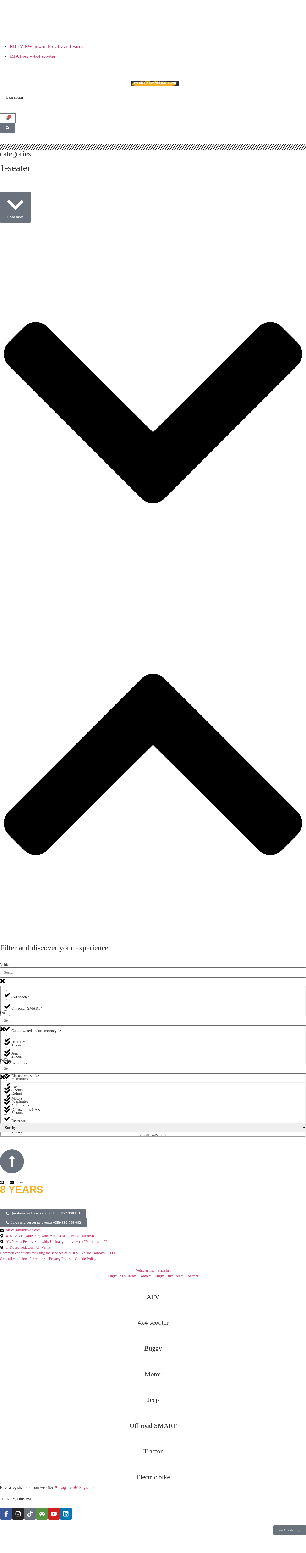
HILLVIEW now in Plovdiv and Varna (46, 46)
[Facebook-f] (6, 1514)
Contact (118, 83)
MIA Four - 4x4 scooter (32, 56)
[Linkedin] (66, 1514)
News (102, 83)
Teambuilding (36, 83)
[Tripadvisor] (42, 1514)
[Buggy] (153, 1336)
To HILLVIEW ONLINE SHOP (155, 83)
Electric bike (153, 1477)
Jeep (153, 1399)
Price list (84, 83)
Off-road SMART (153, 1425)
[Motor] (153, 1362)
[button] (15, 207)
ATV (153, 1297)
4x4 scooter (153, 1322)
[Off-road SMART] (153, 1414)
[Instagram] (18, 1514)
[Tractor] (153, 1439)
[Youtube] (54, 1514)
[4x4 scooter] (153, 1311)
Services (8, 83)
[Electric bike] (153, 1465)
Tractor (153, 1451)
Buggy (153, 1348)
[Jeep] (153, 1388)
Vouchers (61, 83)
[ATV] (153, 1285)
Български (14, 97)
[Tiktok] (30, 1514)
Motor (153, 1374)
